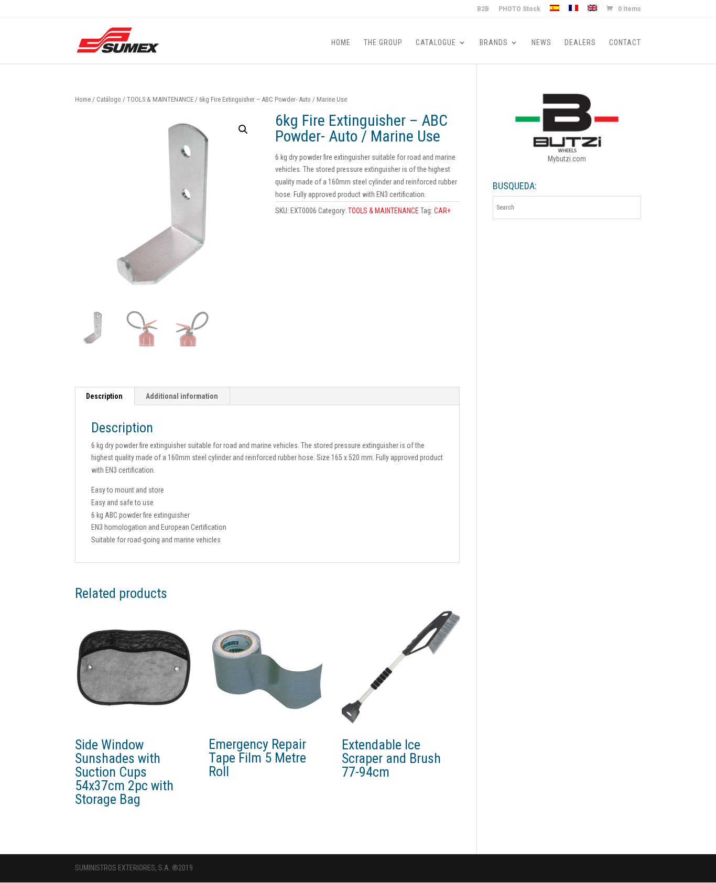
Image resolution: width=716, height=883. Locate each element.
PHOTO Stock (519, 9)
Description (104, 396)
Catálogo (108, 99)
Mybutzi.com (567, 159)
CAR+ (442, 210)
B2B (483, 9)
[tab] (104, 396)
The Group (383, 43)
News (541, 43)
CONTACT (625, 43)
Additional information (182, 396)
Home (341, 43)
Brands (494, 43)
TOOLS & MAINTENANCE (160, 99)
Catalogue (436, 43)
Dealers (580, 43)
